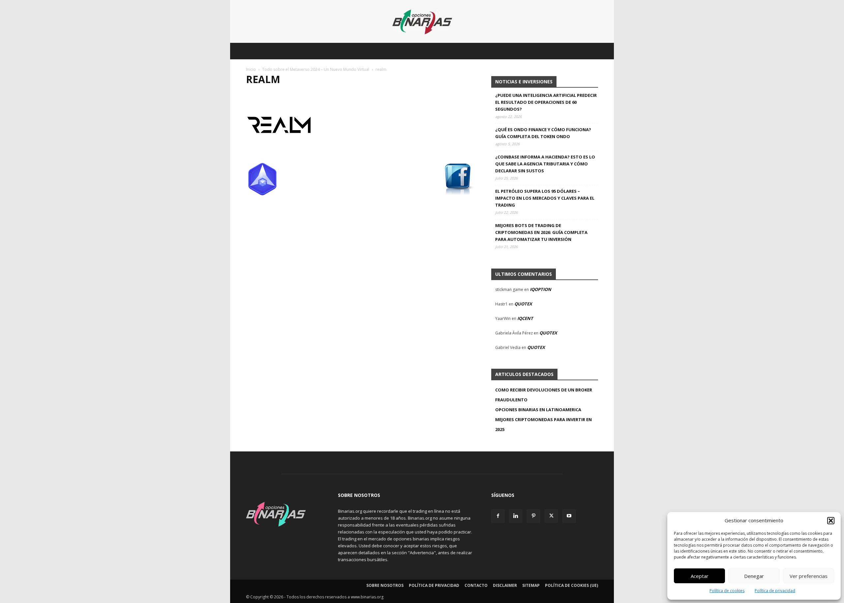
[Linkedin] (515, 516)
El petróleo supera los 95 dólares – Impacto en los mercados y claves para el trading (544, 198)
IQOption (540, 289)
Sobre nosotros (385, 585)
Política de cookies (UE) (571, 585)
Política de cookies (726, 590)
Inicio (251, 69)
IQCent (525, 318)
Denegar (754, 576)
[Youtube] (569, 516)
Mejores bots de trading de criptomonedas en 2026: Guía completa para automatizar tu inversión (541, 232)
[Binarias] (422, 22)
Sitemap (531, 585)
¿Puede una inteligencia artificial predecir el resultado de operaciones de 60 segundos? (546, 102)
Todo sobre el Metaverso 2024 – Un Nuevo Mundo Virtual (315, 69)
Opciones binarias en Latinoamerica (538, 410)
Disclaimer (505, 585)
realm (263, 79)
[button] (831, 520)
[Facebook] (497, 516)
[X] (551, 516)
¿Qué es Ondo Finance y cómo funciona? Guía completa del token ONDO (543, 133)
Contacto (476, 585)
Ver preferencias (809, 576)
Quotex (523, 304)
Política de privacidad (775, 590)
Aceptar (699, 576)
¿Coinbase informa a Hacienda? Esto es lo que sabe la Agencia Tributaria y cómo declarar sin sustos (545, 164)
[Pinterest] (533, 516)
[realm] (279, 156)
